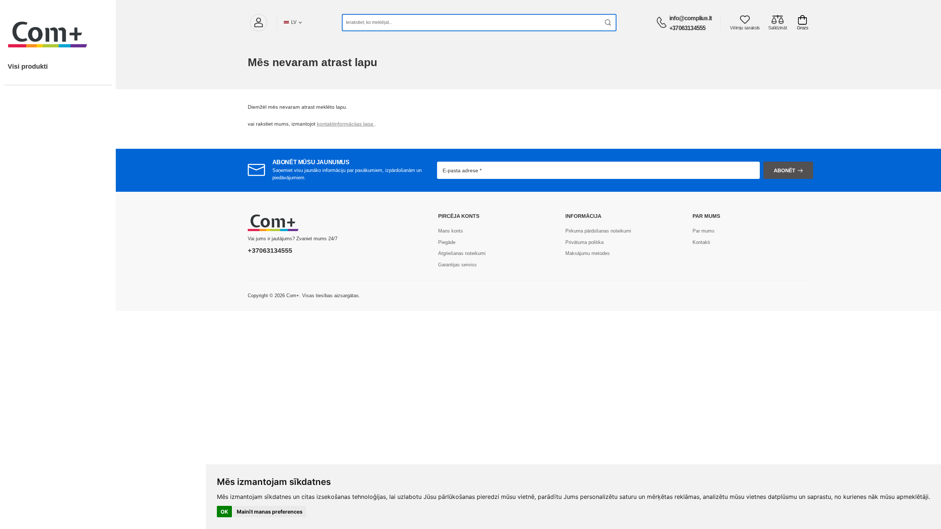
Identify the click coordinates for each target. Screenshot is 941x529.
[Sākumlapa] (58, 27)
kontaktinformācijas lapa (346, 124)
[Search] (608, 22)
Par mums (704, 231)
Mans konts (450, 231)
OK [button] (224, 511)
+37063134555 (687, 28)
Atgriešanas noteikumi (462, 253)
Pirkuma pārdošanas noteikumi (598, 231)
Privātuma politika (584, 242)
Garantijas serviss (457, 264)
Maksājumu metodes (587, 253)
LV (294, 22)
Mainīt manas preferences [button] (270, 511)
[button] (258, 23)
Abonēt (784, 170)
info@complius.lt (690, 18)
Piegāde (446, 242)
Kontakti (701, 242)
